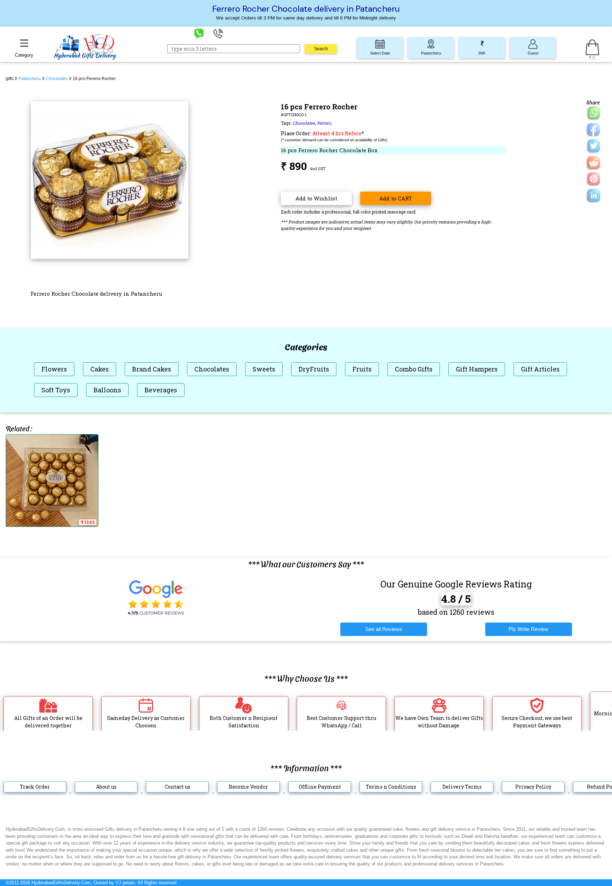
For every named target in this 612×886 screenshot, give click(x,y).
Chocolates (304, 123)
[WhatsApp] (199, 33)
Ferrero (324, 123)
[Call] (218, 33)
